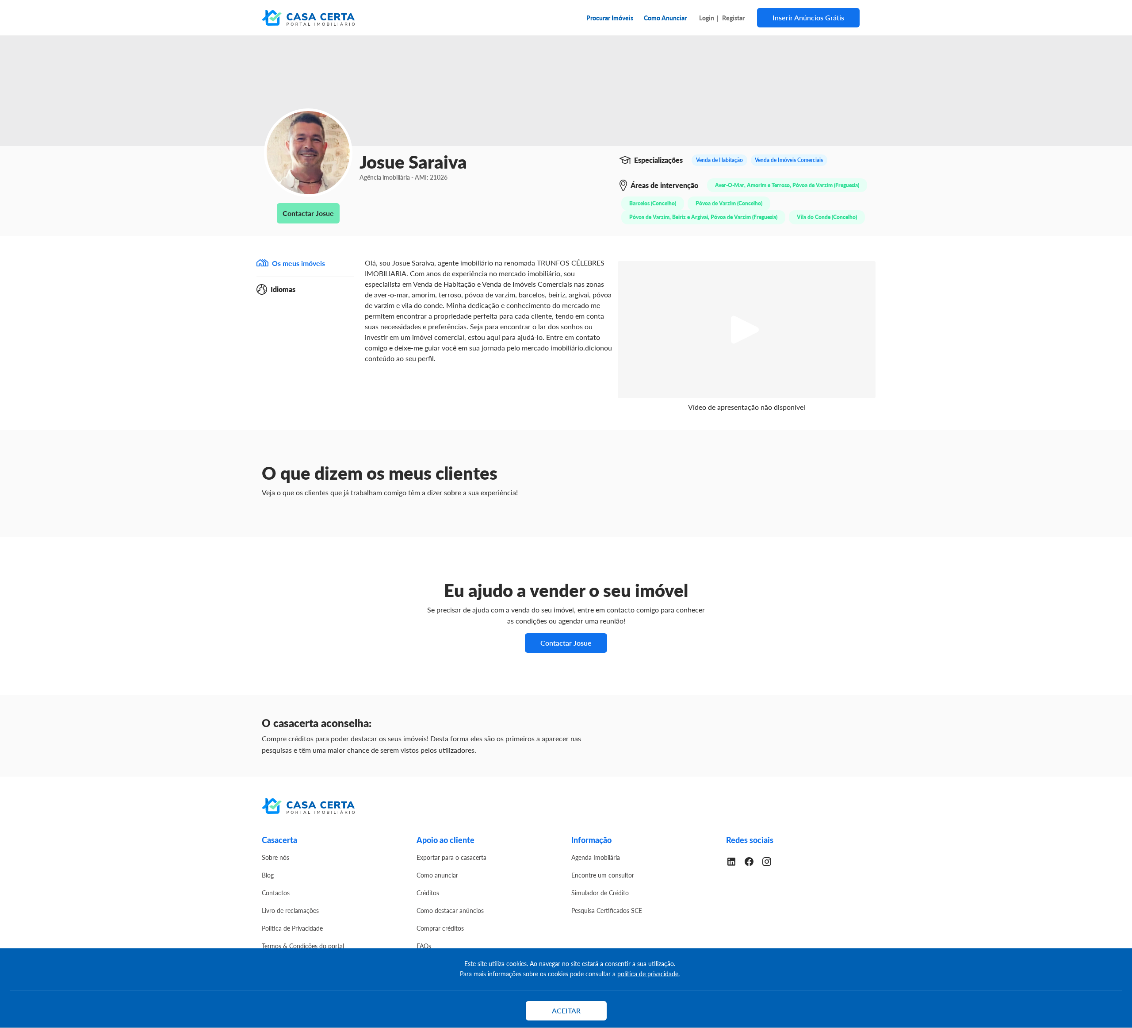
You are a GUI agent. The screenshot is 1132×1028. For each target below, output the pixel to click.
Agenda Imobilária (595, 857)
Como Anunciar (665, 17)
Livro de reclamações (290, 910)
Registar (733, 17)
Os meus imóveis (298, 263)
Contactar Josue (308, 213)
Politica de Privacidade (292, 928)
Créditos (428, 892)
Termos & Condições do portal (303, 945)
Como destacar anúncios (450, 910)
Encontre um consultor (602, 874)
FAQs (424, 945)
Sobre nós (275, 857)
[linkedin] (735, 861)
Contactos (276, 892)
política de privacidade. (648, 973)
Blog (268, 874)
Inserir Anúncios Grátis (808, 17)
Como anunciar (437, 874)
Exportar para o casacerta (451, 857)
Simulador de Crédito (600, 892)
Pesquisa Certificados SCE (606, 910)
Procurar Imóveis (609, 17)
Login (706, 17)
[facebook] (752, 861)
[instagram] (770, 861)
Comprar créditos (440, 928)
